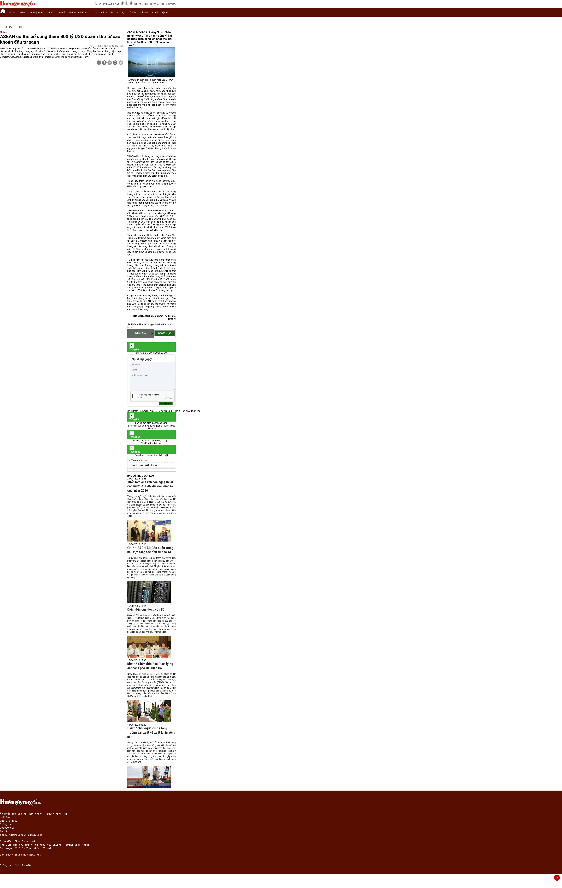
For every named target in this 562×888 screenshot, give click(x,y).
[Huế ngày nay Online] (18, 5)
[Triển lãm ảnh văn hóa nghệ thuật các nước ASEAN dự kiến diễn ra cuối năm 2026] (149, 531)
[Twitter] (121, 62)
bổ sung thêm (151, 324)
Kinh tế (62, 12)
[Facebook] (126, 4)
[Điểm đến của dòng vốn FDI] (149, 647)
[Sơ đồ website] (122, 4)
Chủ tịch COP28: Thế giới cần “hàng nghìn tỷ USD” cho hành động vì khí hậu (149, 36)
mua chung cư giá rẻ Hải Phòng (144, 465)
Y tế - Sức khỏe (107, 12)
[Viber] (115, 62)
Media (22, 12)
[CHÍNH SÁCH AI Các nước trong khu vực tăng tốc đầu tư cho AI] (149, 592)
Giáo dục (121, 12)
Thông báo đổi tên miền (16, 865)
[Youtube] (131, 4)
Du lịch (94, 12)
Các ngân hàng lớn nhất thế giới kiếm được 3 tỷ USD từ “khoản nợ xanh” (149, 42)
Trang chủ (8, 27)
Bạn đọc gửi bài (141, 4)
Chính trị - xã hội (36, 12)
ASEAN (140, 324)
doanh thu (163, 324)
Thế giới (154, 12)
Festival (13, 12)
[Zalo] (109, 62)
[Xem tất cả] (174, 12)
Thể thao (144, 12)
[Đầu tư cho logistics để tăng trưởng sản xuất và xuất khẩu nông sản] (149, 777)
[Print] (99, 62)
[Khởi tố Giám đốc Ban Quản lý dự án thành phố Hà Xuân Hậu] (149, 711)
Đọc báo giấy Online (158, 4)
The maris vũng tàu (139, 460)
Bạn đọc (165, 12)
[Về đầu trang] (557, 878)
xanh (132, 327)
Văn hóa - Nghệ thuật (78, 12)
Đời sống (133, 12)
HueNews (172, 4)
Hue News (51, 12)
